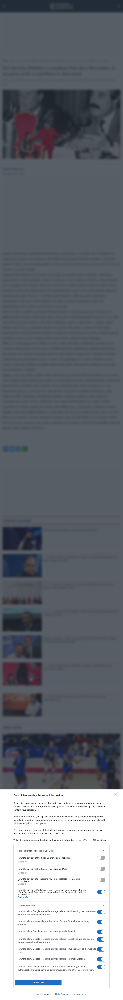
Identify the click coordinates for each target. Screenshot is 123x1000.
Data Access (61, 994)
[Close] (117, 795)
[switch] (101, 858)
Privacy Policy (80, 994)
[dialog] (61, 894)
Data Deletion (43, 994)
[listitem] (61, 850)
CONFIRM (38, 982)
